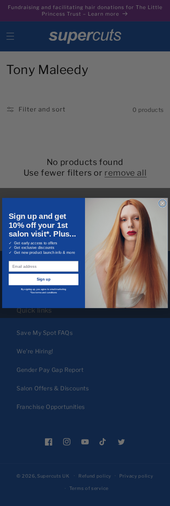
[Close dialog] (162, 203)
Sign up (44, 279)
